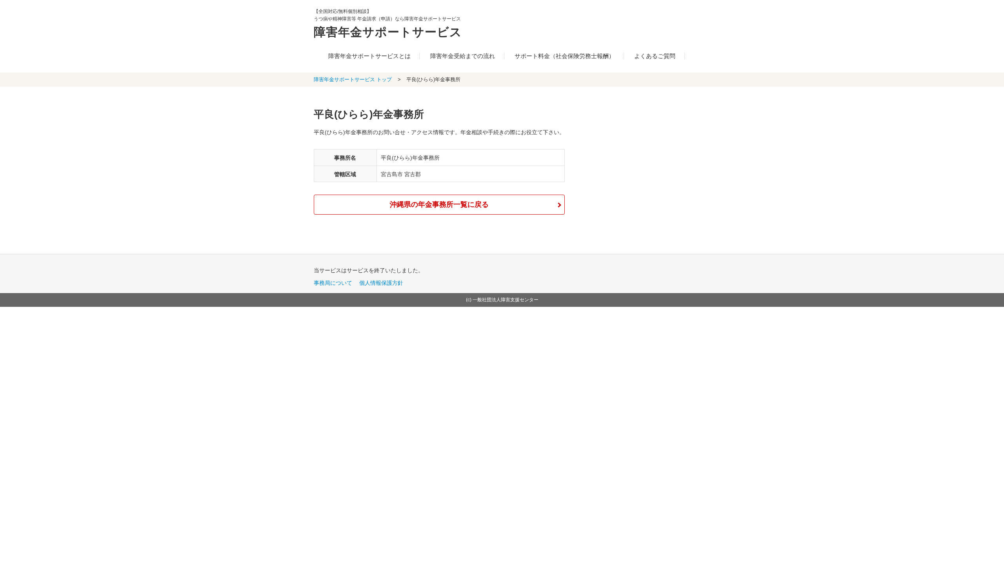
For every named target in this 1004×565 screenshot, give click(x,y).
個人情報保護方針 (381, 283)
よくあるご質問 (654, 56)
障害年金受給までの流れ (462, 56)
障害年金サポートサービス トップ (353, 79)
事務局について (333, 283)
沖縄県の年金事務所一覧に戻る (439, 204)
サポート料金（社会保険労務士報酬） (565, 56)
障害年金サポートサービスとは (369, 56)
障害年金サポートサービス (388, 32)
